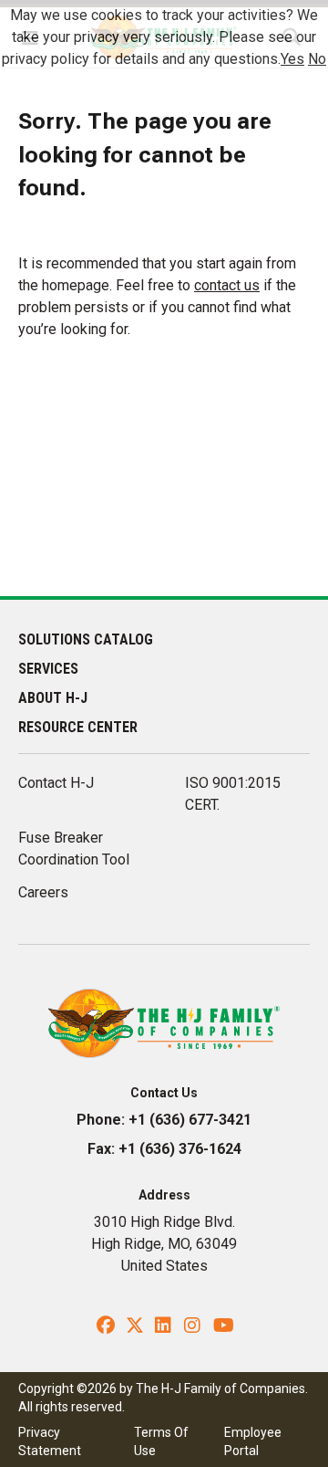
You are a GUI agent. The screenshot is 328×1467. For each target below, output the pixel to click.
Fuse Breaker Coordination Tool (73, 848)
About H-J (52, 698)
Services (48, 668)
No (317, 59)
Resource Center (78, 727)
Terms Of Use (161, 1441)
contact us (227, 285)
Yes (292, 59)
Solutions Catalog (85, 639)
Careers (43, 892)
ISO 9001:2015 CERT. (233, 793)
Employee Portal (253, 1441)
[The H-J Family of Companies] (164, 1022)
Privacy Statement (49, 1441)
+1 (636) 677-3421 (189, 1119)
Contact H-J (56, 782)
